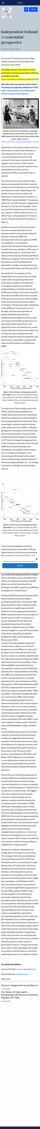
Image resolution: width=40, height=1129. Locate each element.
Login (33, 9)
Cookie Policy (15, 570)
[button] (37, 559)
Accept (20, 566)
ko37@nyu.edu (21, 974)
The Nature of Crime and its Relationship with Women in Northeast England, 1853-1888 (19, 994)
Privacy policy (24, 570)
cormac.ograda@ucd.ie (26, 969)
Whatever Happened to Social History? (20, 985)
